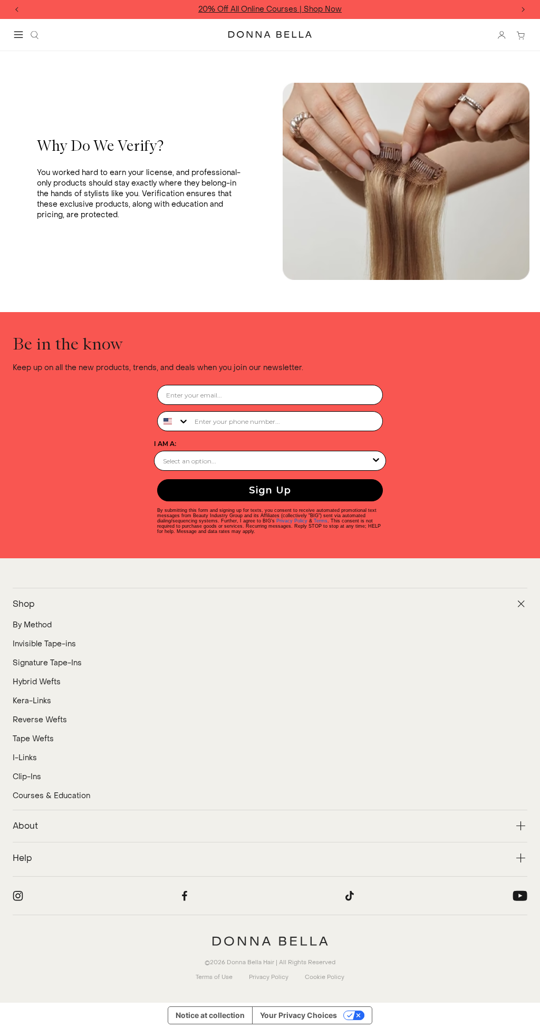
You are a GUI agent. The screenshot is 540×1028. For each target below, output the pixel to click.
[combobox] (173, 421)
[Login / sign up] (501, 35)
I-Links (25, 758)
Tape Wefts (33, 739)
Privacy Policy (291, 520)
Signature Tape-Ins (47, 663)
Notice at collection (210, 1015)
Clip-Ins (27, 777)
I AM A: (165, 444)
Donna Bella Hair (250, 962)
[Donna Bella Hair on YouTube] (520, 895)
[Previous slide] (17, 9)
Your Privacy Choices (298, 1015)
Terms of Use (214, 977)
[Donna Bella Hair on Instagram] (18, 895)
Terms (320, 520)
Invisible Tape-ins (44, 644)
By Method (32, 625)
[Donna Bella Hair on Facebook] (184, 895)
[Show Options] (376, 460)
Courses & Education (51, 796)
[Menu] (18, 35)
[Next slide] (523, 9)
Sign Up (270, 490)
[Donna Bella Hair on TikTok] (349, 895)
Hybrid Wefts (37, 682)
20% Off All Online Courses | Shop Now (270, 9)
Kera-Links (32, 701)
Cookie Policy (324, 977)
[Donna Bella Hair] (270, 941)
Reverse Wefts (40, 720)
